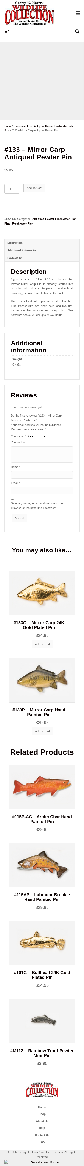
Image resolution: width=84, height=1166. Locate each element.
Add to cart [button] (42, 644)
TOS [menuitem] (42, 1142)
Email (15, 483)
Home (7, 126)
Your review (19, 442)
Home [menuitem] (42, 1107)
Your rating (18, 436)
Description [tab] (15, 242)
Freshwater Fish (22, 126)
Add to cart (34, 188)
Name (15, 467)
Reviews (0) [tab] (14, 257)
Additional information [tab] (22, 250)
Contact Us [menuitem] (42, 1135)
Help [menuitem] (42, 1128)
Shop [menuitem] (42, 1114)
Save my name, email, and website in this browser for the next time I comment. (37, 506)
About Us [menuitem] (42, 1121)
